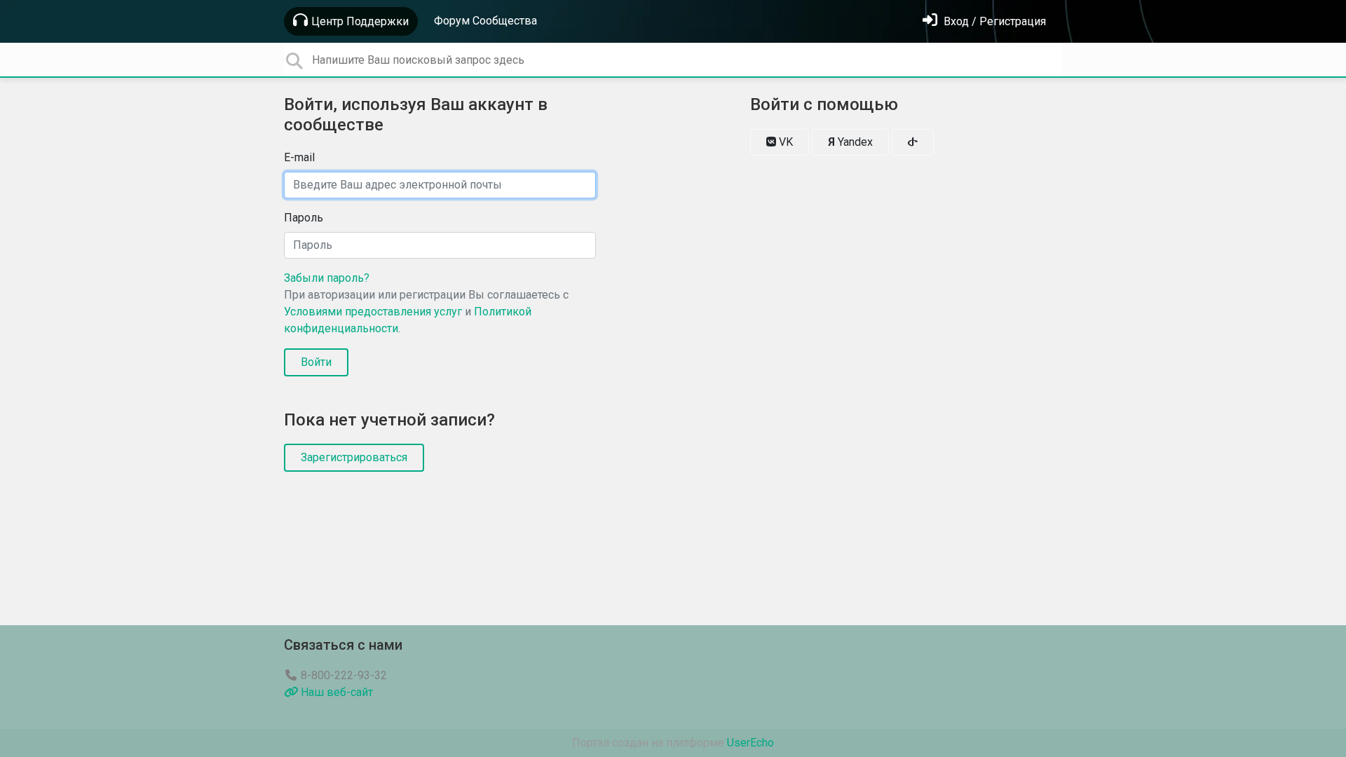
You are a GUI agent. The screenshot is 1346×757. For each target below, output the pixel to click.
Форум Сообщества (485, 20)
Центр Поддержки (360, 21)
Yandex (850, 142)
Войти (316, 362)
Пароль (303, 217)
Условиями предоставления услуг (373, 311)
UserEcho (750, 742)
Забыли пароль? (326, 278)
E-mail (299, 157)
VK (784, 142)
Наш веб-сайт (335, 692)
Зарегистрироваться (354, 457)
